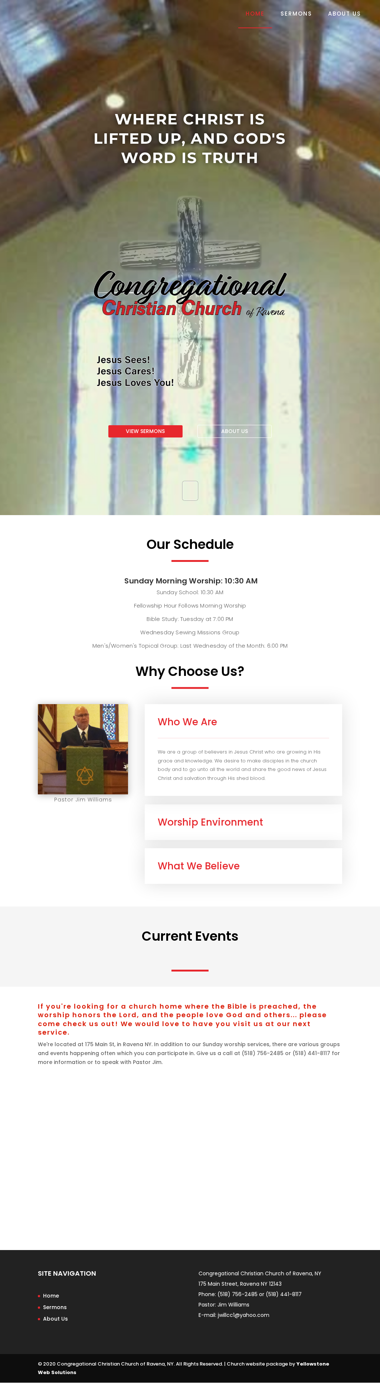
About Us (344, 14)
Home (255, 14)
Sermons (296, 14)
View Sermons (145, 431)
